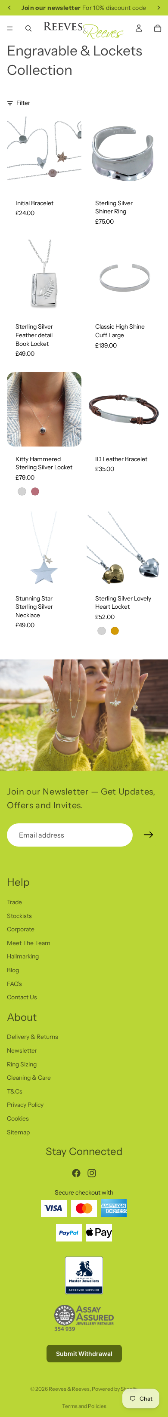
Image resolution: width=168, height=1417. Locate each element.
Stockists (19, 915)
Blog (13, 970)
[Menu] (10, 28)
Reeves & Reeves (69, 1389)
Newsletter (22, 1050)
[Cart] (157, 28)
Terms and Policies (84, 1406)
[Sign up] (148, 834)
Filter (23, 103)
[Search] (28, 28)
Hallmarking (23, 956)
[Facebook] (76, 1173)
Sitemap (18, 1132)
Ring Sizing (22, 1064)
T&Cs (14, 1091)
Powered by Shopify (115, 1389)
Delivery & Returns (32, 1037)
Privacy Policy (25, 1105)
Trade (14, 902)
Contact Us (22, 997)
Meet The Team (28, 943)
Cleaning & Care (29, 1077)
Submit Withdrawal (84, 1353)
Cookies (18, 1118)
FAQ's (14, 983)
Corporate (20, 929)
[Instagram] (92, 1173)
